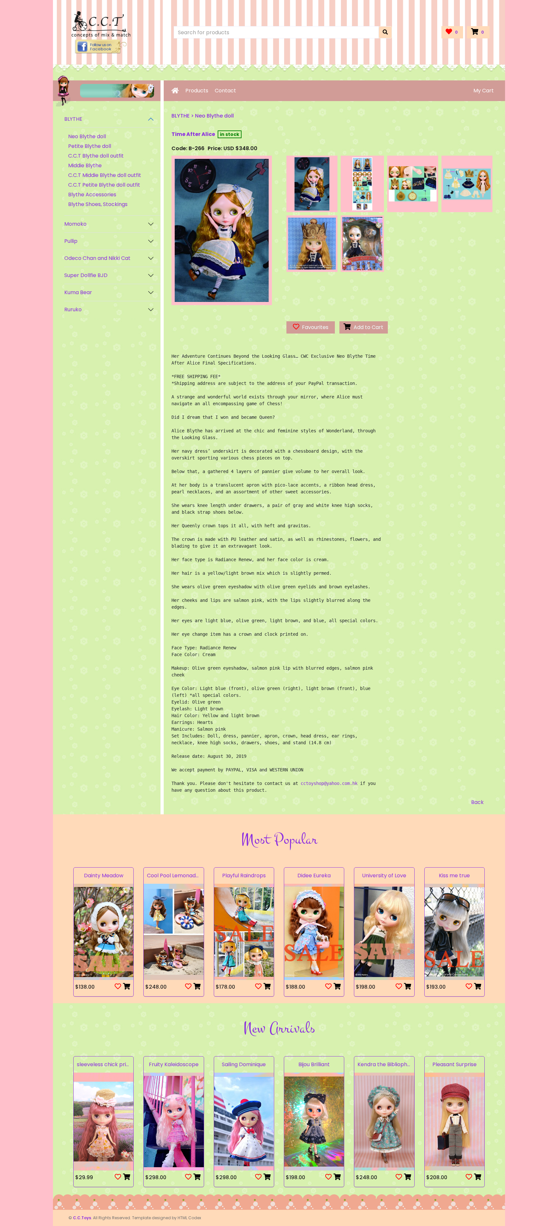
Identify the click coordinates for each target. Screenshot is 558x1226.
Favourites (313, 327)
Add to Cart (367, 327)
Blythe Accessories (92, 194)
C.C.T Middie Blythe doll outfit (104, 175)
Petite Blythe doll (89, 146)
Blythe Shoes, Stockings (98, 204)
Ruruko (73, 309)
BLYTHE (73, 119)
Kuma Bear (78, 292)
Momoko (75, 224)
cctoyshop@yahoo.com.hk (329, 783)
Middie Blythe (85, 165)
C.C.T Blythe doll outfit (96, 156)
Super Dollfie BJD (86, 275)
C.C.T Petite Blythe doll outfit (104, 185)
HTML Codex (189, 1218)
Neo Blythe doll (87, 136)
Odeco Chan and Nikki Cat (97, 258)
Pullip (71, 241)
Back (477, 802)
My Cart (483, 90)
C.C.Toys (82, 1218)
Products (196, 90)
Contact (225, 90)
